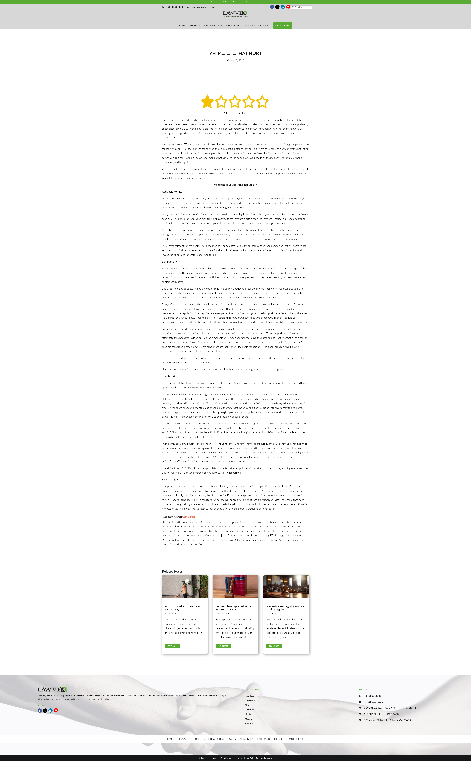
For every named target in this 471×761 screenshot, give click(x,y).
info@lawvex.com (373, 701)
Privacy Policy (249, 758)
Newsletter (250, 700)
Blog (247, 705)
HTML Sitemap (225, 758)
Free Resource (252, 696)
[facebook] (272, 7)
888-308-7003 (372, 695)
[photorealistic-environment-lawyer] (286, 576)
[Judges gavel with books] (235, 576)
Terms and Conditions (264, 758)
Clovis (248, 714)
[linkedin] (283, 7)
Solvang (249, 723)
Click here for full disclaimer (99, 699)
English (298, 7)
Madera (249, 719)
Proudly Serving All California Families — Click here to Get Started (235, 2)
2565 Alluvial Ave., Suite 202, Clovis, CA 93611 (390, 708)
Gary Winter (188, 516)
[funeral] (185, 576)
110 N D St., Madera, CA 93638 (381, 714)
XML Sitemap (237, 758)
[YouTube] (288, 7)
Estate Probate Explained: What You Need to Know (233, 608)
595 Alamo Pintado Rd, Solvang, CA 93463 (387, 720)
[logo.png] (235, 12)
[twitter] (277, 7)
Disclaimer (250, 709)
